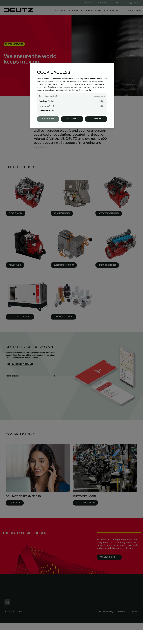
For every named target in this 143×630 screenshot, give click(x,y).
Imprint (88, 90)
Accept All (96, 119)
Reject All (72, 119)
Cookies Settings (46, 111)
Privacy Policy (78, 90)
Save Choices (48, 119)
